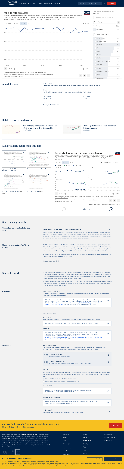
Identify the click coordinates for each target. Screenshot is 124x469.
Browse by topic (26, 3)
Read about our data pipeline (51, 261)
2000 (10, 68)
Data (34, 3)
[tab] (8, 23)
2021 (87, 68)
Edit (107, 162)
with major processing (71, 92)
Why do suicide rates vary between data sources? (105, 204)
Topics (65, 437)
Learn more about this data (38, 72)
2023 (117, 193)
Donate (111, 3)
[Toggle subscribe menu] (104, 3)
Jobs (84, 450)
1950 (60, 193)
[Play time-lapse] (5, 68)
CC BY (21, 76)
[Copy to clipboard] (106, 300)
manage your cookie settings (70, 465)
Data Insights (67, 444)
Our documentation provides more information (57, 374)
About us (86, 437)
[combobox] (90, 3)
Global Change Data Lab (29, 434)
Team (85, 447)
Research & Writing (109, 437)
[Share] (84, 75)
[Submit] (99, 3)
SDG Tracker (67, 454)
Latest (40, 3)
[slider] (14, 69)
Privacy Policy (56, 465)
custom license (11, 443)
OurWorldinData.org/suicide (11, 76)
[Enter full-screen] (88, 75)
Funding (85, 444)
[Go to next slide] (111, 209)
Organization (87, 440)
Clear (117, 26)
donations (28, 461)
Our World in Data (12, 3)
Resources (47, 3)
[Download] (80, 75)
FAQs (48, 445)
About (56, 3)
